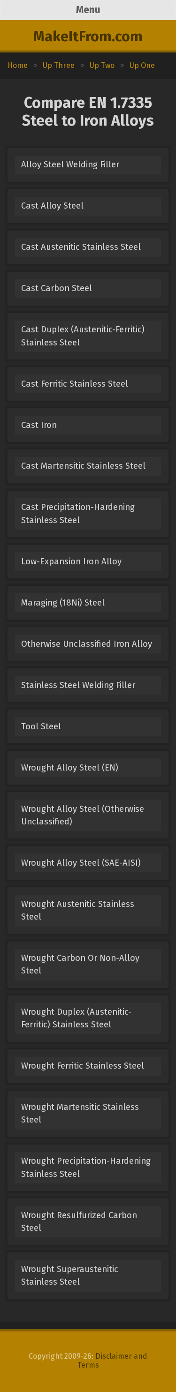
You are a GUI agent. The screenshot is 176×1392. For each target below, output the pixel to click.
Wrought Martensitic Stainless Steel (80, 1113)
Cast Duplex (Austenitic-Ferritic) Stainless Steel (83, 335)
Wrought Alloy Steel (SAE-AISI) (81, 863)
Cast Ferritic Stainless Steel (74, 384)
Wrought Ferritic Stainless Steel (82, 1066)
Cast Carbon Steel (56, 288)
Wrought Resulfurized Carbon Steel (79, 1221)
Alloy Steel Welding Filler (70, 164)
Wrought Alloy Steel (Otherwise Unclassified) (82, 815)
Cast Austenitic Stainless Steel (81, 247)
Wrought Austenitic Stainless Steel (77, 910)
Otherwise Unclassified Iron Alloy (86, 644)
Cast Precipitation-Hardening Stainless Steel (78, 513)
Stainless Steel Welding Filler (78, 685)
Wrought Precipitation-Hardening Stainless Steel (86, 1167)
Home (18, 65)
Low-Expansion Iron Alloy (71, 561)
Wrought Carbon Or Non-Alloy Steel (80, 964)
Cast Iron (39, 425)
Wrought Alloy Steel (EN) (69, 768)
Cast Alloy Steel (52, 206)
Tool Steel (41, 726)
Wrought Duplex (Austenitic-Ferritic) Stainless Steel (76, 1018)
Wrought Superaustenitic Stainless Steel (69, 1275)
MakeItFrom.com (88, 36)
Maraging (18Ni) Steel (63, 603)
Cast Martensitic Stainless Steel (83, 466)
